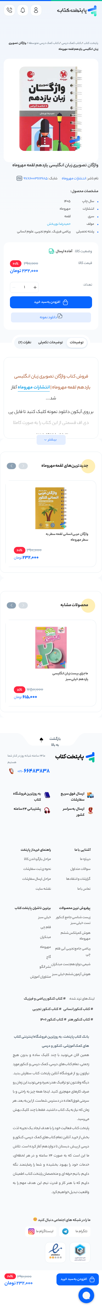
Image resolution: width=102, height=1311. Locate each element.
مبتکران (45, 937)
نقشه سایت (43, 889)
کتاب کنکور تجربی (45, 1009)
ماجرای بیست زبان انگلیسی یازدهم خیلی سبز (70, 676)
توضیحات (77, 343)
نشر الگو (45, 967)
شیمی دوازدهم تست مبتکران (70, 964)
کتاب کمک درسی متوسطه (44, 43)
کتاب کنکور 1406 (51, 1020)
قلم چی (46, 927)
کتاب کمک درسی (71, 43)
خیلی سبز (44, 917)
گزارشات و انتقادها (78, 879)
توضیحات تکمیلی (50, 343)
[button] (23, 466)
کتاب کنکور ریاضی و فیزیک (43, 999)
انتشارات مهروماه (74, 179)
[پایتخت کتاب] (77, 11)
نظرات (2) (24, 343)
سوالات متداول (80, 869)
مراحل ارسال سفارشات (36, 879)
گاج (48, 957)
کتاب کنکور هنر (79, 1020)
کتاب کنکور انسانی (76, 1009)
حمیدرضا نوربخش (59, 224)
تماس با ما (83, 889)
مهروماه (45, 947)
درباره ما (85, 859)
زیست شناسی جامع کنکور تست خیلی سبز (73, 920)
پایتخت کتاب (91, 43)
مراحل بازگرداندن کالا (37, 859)
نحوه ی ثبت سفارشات (37, 869)
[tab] (77, 342)
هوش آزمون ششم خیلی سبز (71, 974)
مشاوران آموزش (40, 977)
